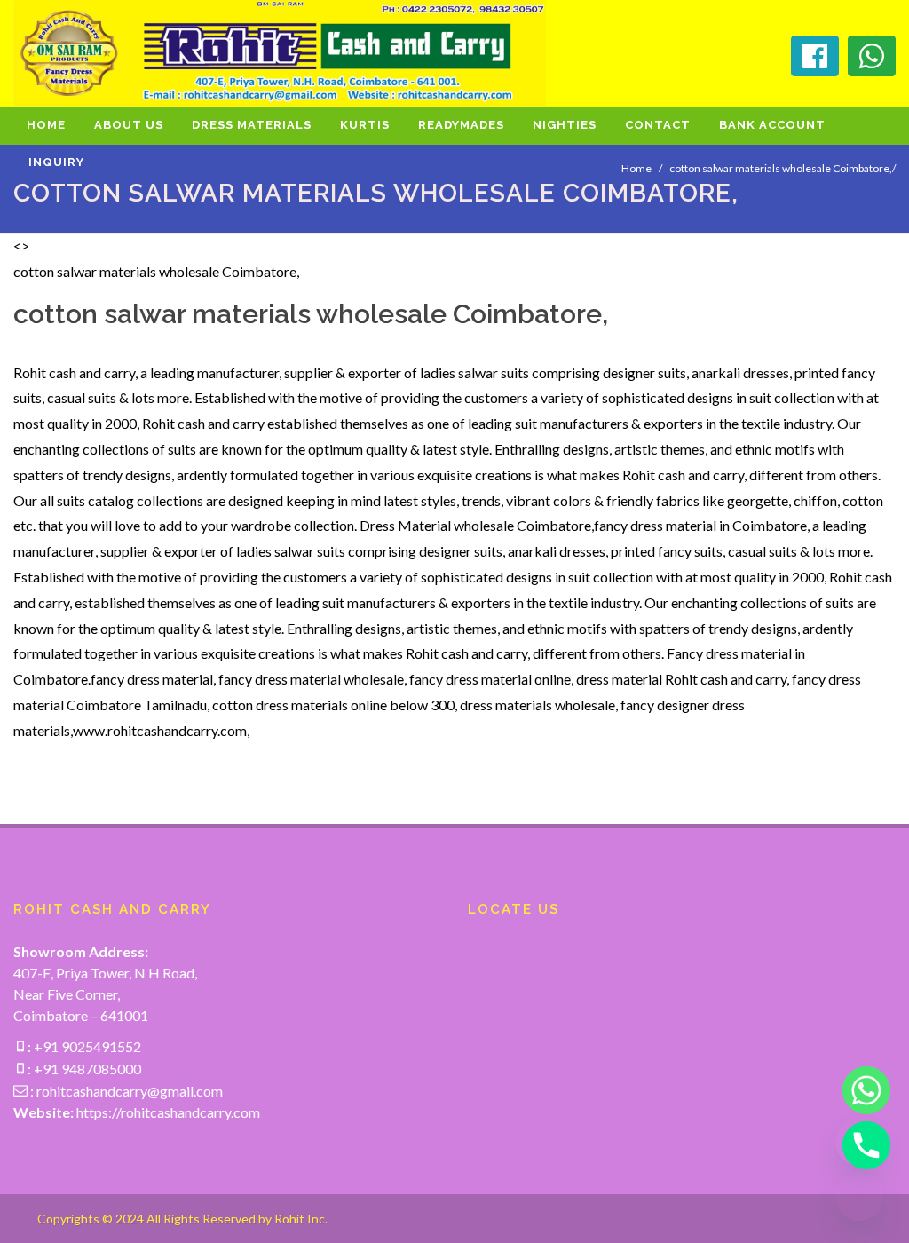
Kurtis (365, 124)
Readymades (461, 124)
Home (46, 124)
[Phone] (859, 1145)
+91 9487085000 (86, 1068)
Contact (658, 124)
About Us (128, 124)
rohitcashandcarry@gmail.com (129, 1090)
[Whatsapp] (859, 1090)
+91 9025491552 (86, 1046)
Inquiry (56, 162)
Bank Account (772, 124)
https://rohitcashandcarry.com (168, 1112)
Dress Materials (252, 124)
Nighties (565, 124)
